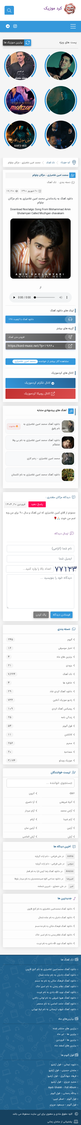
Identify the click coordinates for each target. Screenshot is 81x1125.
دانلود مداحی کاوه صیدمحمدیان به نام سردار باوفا (37, 879)
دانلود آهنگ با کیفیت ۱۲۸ (21, 319)
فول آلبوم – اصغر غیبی (64, 1099)
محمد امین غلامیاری (25, 361)
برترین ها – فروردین (66, 1040)
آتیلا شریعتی (65, 802)
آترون (31, 793)
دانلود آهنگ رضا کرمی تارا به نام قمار (43, 871)
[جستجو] (9, 10)
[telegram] (8, 26)
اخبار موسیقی (65, 648)
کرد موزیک (65, 162)
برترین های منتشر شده (64, 1028)
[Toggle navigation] (73, 26)
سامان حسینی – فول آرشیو (62, 1070)
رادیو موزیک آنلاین (62, 700)
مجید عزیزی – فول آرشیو (63, 1082)
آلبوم (69, 640)
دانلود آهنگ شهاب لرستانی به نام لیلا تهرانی (53, 1009)
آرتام (32, 819)
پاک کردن (41, 615)
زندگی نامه (66, 717)
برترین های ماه (64, 657)
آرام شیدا (67, 819)
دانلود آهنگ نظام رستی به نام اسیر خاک (53, 935)
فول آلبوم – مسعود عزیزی (63, 1105)
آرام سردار (29, 811)
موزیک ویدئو (65, 761)
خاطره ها (67, 683)
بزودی (69, 666)
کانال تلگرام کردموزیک (38, 383)
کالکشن (68, 735)
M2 (73, 793)
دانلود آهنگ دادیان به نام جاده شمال (55, 917)
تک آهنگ (67, 674)
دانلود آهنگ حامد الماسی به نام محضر (56, 1004)
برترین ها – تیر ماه (66, 1034)
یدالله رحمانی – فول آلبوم (63, 1093)
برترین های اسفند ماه (65, 1046)
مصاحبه (68, 752)
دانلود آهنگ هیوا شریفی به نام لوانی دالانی (54, 998)
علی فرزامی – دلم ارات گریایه (48, 856)
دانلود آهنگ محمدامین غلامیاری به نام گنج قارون (49, 909)
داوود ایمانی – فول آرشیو (63, 1065)
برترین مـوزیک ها (13, 43)
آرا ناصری (29, 802)
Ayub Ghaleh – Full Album (62, 1087)
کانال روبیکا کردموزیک (37, 394)
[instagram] (15, 26)
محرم (69, 743)
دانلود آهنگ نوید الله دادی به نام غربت (54, 943)
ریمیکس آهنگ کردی (62, 709)
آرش (70, 837)
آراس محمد (66, 811)
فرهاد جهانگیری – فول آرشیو (62, 1076)
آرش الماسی (28, 837)
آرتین (69, 828)
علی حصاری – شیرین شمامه (50, 886)
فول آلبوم (67, 726)
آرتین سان (29, 828)
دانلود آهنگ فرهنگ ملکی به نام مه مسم (53, 926)
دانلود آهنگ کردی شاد (61, 691)
